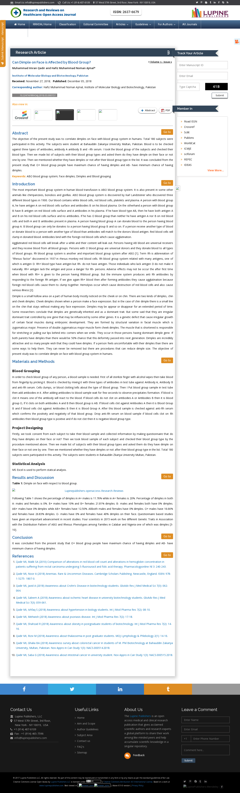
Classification (67, 24)
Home (21, 24)
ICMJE (187, 148)
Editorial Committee (96, 24)
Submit (220, 95)
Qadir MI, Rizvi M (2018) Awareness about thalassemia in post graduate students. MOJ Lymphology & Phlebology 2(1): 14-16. (92, 636)
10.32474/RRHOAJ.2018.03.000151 (38, 95)
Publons (188, 137)
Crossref (188, 127)
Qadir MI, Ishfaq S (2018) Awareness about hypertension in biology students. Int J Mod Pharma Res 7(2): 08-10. (83, 609)
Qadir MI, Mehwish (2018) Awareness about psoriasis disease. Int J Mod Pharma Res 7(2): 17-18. (74, 617)
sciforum (189, 154)
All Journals (189, 24)
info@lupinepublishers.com (30, 738)
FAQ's (80, 746)
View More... (216, 170)
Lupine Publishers (140, 716)
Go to (167, 131)
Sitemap (81, 752)
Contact (19, 32)
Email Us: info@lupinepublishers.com (34, 2)
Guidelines (141, 24)
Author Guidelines (87, 729)
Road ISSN (190, 121)
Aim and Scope (85, 723)
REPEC (187, 159)
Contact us (83, 741)
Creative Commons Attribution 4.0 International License (127, 781)
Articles (120, 24)
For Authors (165, 24)
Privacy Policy (137, 785)
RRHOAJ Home (42, 24)
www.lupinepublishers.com (51, 785)
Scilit (186, 132)
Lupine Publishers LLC (61, 781)
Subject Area (84, 735)
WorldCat (189, 143)
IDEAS (187, 165)
